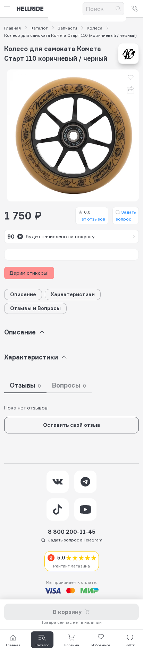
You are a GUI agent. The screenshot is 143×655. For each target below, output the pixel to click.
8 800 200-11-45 (71, 531)
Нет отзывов (91, 215)
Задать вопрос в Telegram (75, 539)
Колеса (94, 28)
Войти (130, 645)
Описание (23, 294)
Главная (12, 28)
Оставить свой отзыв (71, 425)
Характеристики (73, 294)
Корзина (71, 645)
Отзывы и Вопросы (35, 308)
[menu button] (8, 9)
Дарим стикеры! (29, 273)
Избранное (100, 645)
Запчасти (67, 28)
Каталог (39, 28)
